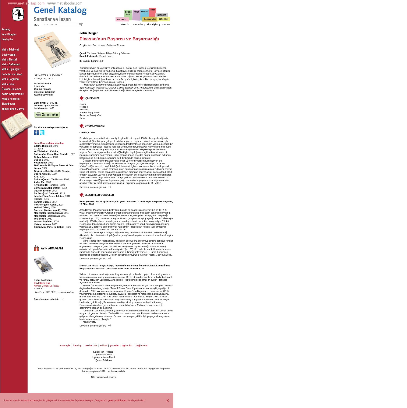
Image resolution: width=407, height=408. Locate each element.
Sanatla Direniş (42, 202)
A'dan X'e (39, 182)
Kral (36, 176)
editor (103, 345)
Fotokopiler (40, 162)
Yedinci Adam (41, 207)
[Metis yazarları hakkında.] (144, 15)
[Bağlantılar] (163, 19)
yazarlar (114, 345)
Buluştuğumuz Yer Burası (48, 179)
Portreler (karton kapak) (47, 210)
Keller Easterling (43, 280)
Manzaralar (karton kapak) (48, 213)
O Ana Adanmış (43, 157)
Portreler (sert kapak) (45, 204)
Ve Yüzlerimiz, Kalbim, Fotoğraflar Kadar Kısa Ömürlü (51, 152)
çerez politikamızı (117, 400)
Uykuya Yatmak (42, 224)
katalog (77, 345)
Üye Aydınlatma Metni (103, 357)
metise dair (91, 345)
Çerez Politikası (104, 360)
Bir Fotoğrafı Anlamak (46, 193)
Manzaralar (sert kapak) (47, 216)
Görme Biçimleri (43, 146)
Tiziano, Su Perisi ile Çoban (49, 227)
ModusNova (109, 377)
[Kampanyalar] (149, 19)
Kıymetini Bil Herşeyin (46, 185)
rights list (127, 345)
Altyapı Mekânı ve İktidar (46, 285)
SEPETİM (138, 24)
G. (35, 148)
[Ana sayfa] (122, 20)
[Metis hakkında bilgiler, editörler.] (128, 15)
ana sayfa (65, 345)
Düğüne (38, 160)
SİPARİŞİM (152, 24)
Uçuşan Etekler (42, 190)
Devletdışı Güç (42, 283)
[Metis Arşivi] (152, 14)
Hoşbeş (38, 199)
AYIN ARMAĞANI (52, 248)
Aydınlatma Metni (103, 354)
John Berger (88, 33)
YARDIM (166, 24)
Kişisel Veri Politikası (103, 351)
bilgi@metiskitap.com (159, 368)
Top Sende (40, 218)
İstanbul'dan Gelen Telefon (49, 196)
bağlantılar (142, 345)
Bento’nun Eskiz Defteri (47, 188)
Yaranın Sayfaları (43, 221)
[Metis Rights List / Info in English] (161, 15)
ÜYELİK (125, 24)
